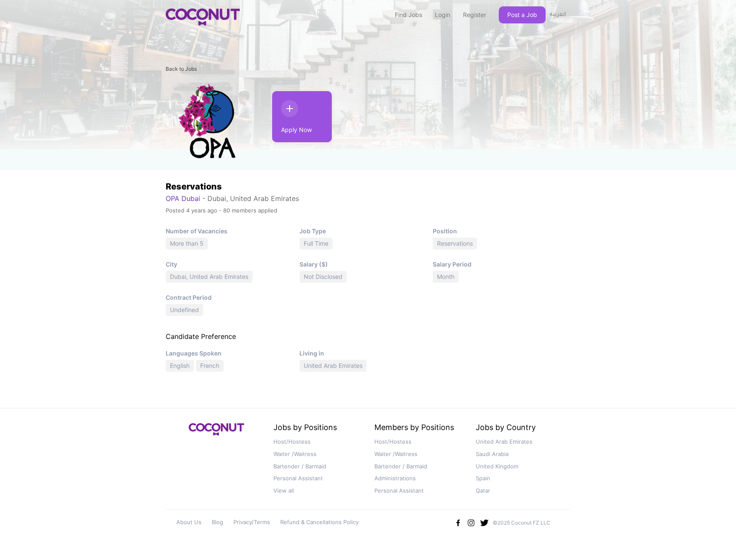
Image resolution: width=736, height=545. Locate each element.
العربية (558, 15)
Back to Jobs (181, 69)
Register (474, 14)
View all (283, 490)
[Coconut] (216, 432)
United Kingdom (497, 466)
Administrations (395, 478)
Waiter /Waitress (294, 453)
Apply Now (296, 129)
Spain (483, 478)
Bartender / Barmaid (299, 466)
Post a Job (522, 14)
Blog (217, 522)
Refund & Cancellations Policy (319, 522)
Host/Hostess (291, 441)
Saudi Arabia (492, 453)
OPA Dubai (183, 198)
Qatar (483, 490)
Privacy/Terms (251, 522)
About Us (188, 522)
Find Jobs (408, 14)
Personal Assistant (298, 478)
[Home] (203, 17)
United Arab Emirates (504, 441)
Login (442, 14)
